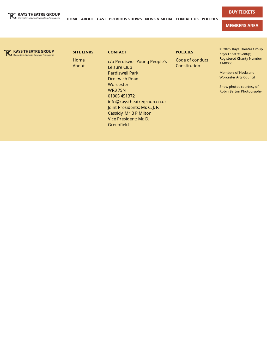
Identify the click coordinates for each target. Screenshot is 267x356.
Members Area (242, 25)
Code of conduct (192, 60)
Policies (210, 18)
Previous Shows (125, 18)
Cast (101, 18)
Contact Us (187, 18)
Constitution (188, 66)
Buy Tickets (242, 12)
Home (72, 18)
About (87, 18)
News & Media (159, 18)
